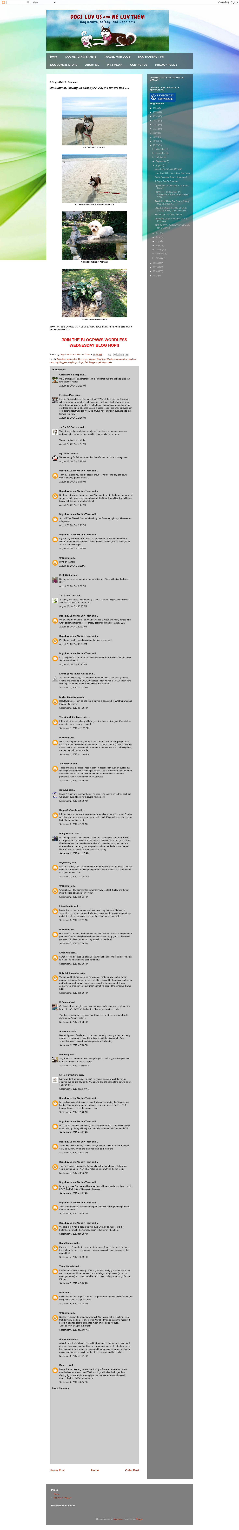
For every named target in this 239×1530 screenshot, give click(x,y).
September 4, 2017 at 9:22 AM (73, 1152)
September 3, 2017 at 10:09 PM (74, 1065)
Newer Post (57, 1470)
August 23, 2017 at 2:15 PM (72, 386)
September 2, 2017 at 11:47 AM (74, 853)
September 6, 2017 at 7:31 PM (73, 1356)
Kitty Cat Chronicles (69, 973)
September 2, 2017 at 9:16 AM (73, 801)
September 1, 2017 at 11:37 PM (74, 728)
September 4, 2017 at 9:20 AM (73, 1112)
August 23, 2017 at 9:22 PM (72, 586)
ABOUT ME (92, 64)
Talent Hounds (66, 1266)
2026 (155, 108)
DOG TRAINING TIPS (151, 56)
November (161, 153)
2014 (155, 271)
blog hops (82, 359)
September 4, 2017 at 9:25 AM (73, 1234)
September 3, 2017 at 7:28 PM (73, 1045)
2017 (155, 145)
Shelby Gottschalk (68, 697)
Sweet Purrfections (68, 1075)
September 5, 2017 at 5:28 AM (73, 1283)
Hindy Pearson (66, 833)
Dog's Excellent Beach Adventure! (171, 177)
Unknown (64, 558)
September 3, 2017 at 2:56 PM (73, 964)
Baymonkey (65, 862)
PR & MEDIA (114, 64)
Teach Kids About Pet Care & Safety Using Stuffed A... (172, 202)
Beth (61, 1292)
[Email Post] (109, 354)
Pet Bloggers (91, 362)
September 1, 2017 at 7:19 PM (73, 708)
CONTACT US (138, 64)
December (161, 149)
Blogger (139, 1519)
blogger (92, 359)
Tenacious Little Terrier (70, 717)
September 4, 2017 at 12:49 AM (74, 1089)
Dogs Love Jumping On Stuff (168, 169)
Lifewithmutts (66, 906)
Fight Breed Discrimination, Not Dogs (172, 173)
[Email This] (115, 354)
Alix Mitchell (65, 763)
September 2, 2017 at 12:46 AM (74, 754)
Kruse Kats (64, 953)
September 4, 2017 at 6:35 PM (73, 1257)
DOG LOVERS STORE (63, 64)
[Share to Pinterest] (127, 354)
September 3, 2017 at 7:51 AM (73, 920)
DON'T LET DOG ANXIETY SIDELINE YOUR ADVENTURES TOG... (172, 194)
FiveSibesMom (66, 395)
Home (54, 56)
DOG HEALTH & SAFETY (80, 56)
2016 (155, 263)
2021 (155, 129)
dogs (81, 362)
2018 (155, 141)
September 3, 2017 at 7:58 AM (73, 943)
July (158, 233)
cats (52, 362)
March (159, 249)
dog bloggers (61, 362)
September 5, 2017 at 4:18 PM (73, 1303)
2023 (155, 120)
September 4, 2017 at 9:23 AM (73, 1173)
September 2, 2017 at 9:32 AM (73, 824)
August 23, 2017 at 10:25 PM (73, 606)
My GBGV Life (66, 453)
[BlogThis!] (118, 354)
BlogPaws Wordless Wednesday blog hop (116, 359)
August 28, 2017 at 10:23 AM (73, 644)
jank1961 (63, 790)
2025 (155, 112)
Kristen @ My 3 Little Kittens (73, 674)
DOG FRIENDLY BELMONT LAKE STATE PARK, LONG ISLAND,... (171, 209)
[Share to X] (121, 354)
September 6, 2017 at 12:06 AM (74, 1330)
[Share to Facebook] (124, 354)
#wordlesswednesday (67, 359)
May (158, 241)
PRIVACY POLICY (166, 64)
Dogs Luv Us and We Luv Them (75, 470)
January (160, 258)
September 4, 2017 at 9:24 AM (73, 1213)
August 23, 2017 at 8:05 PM (72, 505)
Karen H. (63, 1365)
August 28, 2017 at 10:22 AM (73, 627)
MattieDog (64, 1054)
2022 (155, 124)
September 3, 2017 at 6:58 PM (73, 1022)
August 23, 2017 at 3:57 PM (72, 461)
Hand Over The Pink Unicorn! (168, 214)
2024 (155, 116)
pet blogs (102, 362)
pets (110, 362)
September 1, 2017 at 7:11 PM (73, 687)
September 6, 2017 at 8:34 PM (73, 1382)
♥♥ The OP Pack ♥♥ (69, 427)
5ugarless (118, 1519)
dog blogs (72, 362)
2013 (155, 275)
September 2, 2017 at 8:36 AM (73, 780)
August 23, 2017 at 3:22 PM (72, 444)
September (161, 161)
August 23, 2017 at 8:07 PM (72, 548)
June (158, 237)
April (158, 245)
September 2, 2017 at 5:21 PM (73, 897)
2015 (155, 267)
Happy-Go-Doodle (68, 810)
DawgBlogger (66, 1243)
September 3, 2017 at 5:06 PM (73, 993)
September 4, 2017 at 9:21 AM (73, 1132)
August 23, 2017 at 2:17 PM (72, 418)
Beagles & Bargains (82, 1326)
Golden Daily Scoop (69, 375)
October (160, 157)
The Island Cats (67, 595)
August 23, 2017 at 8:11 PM (72, 566)
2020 (155, 133)
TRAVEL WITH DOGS (117, 56)
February (160, 253)
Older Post (132, 1470)
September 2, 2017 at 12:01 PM (74, 876)
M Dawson (64, 1002)
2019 (155, 137)
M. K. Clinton (66, 575)
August (159, 165)
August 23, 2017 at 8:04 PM (72, 482)
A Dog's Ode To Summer (166, 181)
